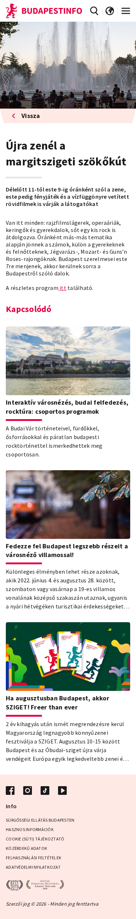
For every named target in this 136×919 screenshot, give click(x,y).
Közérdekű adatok (26, 848)
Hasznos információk (30, 829)
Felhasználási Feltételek (33, 857)
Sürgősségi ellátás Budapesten (40, 820)
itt (62, 287)
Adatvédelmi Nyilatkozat (33, 867)
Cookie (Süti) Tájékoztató (35, 839)
